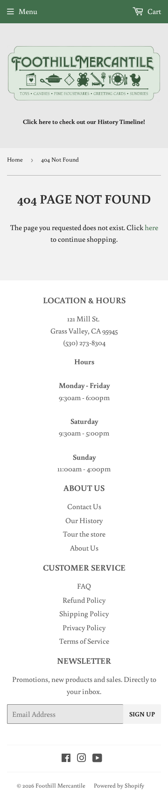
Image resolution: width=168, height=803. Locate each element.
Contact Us (84, 506)
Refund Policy (84, 600)
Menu (28, 11)
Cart (153, 11)
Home (15, 159)
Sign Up (142, 714)
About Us (84, 547)
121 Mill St (82, 318)
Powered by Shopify (119, 785)
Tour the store (84, 533)
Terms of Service (84, 641)
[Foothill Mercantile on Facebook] (66, 758)
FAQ (84, 586)
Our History (84, 520)
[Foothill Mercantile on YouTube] (97, 758)
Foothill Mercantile (60, 785)
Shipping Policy (84, 613)
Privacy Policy (84, 627)
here (151, 227)
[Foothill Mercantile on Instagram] (81, 758)
